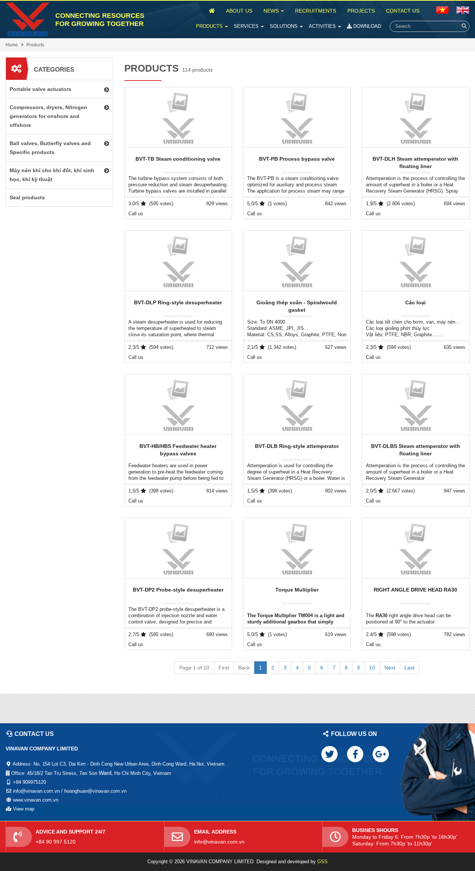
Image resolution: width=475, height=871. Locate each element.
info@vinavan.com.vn (219, 842)
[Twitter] (329, 754)
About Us (239, 11)
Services (247, 26)
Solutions (284, 26)
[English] (442, 10)
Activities (323, 26)
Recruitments (315, 11)
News (271, 11)
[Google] (380, 754)
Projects (361, 11)
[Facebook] (355, 754)
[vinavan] (28, 19)
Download (366, 26)
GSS (322, 861)
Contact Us (402, 11)
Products (210, 26)
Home (12, 45)
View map (23, 809)
